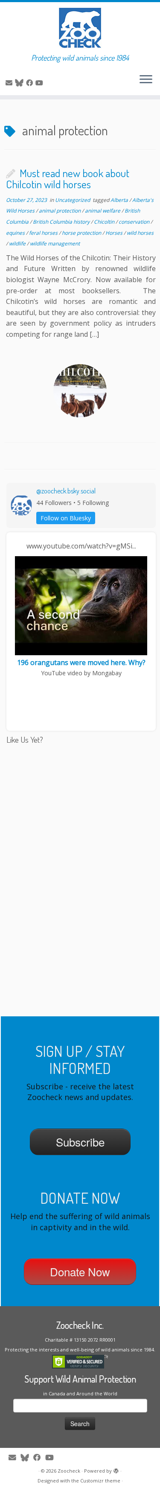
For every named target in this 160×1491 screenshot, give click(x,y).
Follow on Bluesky (66, 518)
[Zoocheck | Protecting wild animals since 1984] (80, 27)
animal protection (60, 210)
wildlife (18, 243)
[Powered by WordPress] (116, 1469)
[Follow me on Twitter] (20, 83)
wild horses (140, 232)
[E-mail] (10, 83)
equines (16, 232)
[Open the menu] (146, 79)
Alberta (120, 200)
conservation (135, 221)
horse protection (82, 232)
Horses (114, 232)
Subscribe (80, 1142)
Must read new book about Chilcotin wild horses (67, 178)
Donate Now (80, 1271)
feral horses (44, 232)
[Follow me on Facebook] (30, 83)
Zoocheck (69, 1471)
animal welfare (103, 210)
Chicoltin (105, 221)
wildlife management (55, 243)
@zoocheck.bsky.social (66, 491)
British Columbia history (62, 221)
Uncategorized (73, 200)
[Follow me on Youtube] (40, 83)
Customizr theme (100, 1480)
